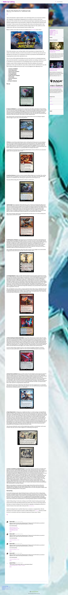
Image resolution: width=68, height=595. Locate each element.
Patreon (36, 510)
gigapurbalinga (12, 562)
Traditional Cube (52, 30)
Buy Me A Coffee (52, 34)
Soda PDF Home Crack (14, 530)
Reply (11, 531)
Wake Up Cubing (9, 2)
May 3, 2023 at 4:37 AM (18, 543)
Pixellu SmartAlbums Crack (14, 528)
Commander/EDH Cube (54, 31)
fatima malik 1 (12, 521)
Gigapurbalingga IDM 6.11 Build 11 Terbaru (17, 565)
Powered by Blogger (34, 591)
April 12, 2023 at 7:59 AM (19, 521)
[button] (7, 14)
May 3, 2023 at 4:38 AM (18, 553)
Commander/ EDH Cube (6, 587)
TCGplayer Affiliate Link (6, 588)
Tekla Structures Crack (14, 527)
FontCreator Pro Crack (14, 529)
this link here (31, 505)
